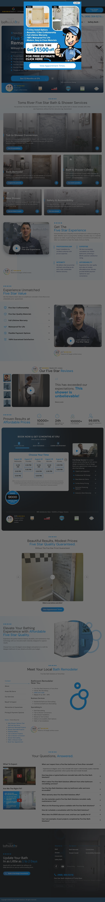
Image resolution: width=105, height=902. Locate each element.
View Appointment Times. (52, 65)
